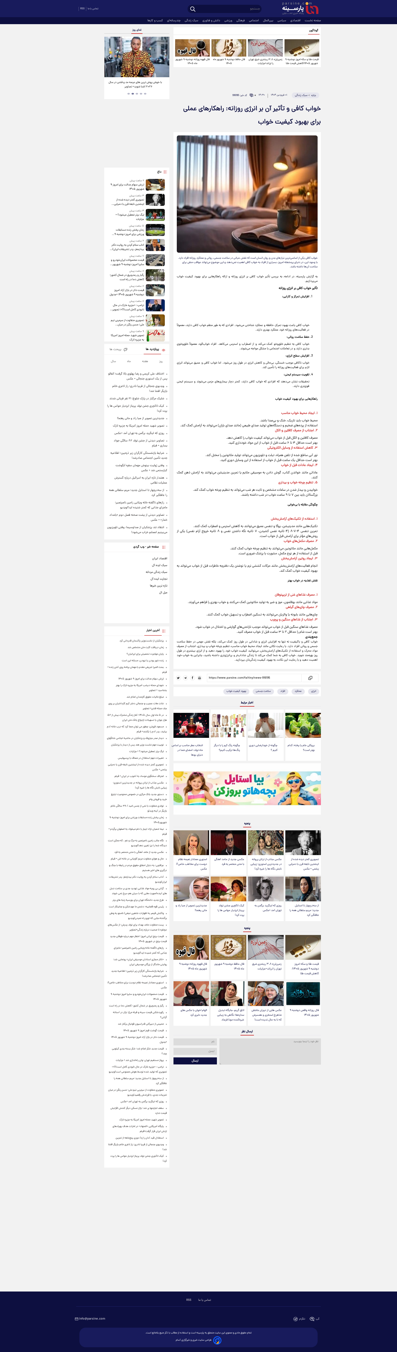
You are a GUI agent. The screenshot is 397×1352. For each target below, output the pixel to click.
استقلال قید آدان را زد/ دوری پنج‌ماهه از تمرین (140, 1138)
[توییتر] (178, 677)
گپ (317, 1319)
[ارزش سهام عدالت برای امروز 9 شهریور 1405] (155, 185)
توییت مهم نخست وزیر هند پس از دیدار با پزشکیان (137, 745)
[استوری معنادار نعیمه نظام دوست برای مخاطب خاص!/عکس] (191, 842)
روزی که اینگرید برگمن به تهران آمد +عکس (268, 908)
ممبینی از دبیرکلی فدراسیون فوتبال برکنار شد (141, 1024)
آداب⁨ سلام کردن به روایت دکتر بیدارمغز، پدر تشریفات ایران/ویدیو (127, 247)
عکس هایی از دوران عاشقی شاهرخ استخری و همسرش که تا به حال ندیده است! (266, 1015)
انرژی (313, 691)
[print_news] (199, 677)
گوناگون (313, 30)
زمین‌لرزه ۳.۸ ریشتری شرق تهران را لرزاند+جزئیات (265, 61)
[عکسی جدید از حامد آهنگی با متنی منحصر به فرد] (228, 842)
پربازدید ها (152, 349)
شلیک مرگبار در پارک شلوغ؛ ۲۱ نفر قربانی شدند (136, 398)
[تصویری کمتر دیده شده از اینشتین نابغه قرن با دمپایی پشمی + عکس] (303, 842)
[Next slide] (164, 57)
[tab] (145, 94)
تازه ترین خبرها (158, 586)
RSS (82, 9)
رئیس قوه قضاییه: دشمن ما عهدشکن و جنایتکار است (136, 907)
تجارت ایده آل (159, 579)
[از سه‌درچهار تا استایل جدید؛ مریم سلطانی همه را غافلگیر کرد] (303, 889)
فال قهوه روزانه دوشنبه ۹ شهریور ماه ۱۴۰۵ (192, 61)
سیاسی (282, 20)
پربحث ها (115, 349)
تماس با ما (93, 9)
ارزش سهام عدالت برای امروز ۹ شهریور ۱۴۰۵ (127, 187)
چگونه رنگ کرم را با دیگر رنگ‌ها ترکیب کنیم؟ (227, 747)
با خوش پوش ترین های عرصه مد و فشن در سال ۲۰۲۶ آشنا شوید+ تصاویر (135, 84)
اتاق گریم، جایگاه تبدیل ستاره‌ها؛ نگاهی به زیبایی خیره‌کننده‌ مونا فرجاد (230, 1015)
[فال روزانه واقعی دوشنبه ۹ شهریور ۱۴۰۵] (303, 993)
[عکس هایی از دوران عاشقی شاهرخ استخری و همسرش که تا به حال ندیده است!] (265, 993)
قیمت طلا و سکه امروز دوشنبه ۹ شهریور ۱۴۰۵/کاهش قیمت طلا (302, 61)
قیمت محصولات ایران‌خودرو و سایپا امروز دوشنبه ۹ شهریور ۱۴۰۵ (127, 262)
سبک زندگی (192, 20)
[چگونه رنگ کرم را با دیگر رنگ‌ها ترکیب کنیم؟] (228, 725)
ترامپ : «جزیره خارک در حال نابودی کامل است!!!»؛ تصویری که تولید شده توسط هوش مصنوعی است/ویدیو (127, 307)
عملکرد (298, 691)
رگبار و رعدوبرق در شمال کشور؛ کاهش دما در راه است (127, 277)
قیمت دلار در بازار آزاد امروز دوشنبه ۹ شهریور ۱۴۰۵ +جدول (127, 292)
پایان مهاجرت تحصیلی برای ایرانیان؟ (145, 654)
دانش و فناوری (211, 20)
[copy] (310, 678)
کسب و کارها (155, 20)
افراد (282, 691)
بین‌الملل (268, 20)
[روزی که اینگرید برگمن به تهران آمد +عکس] (265, 889)
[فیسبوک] (192, 677)
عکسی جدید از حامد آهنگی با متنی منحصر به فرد (229, 861)
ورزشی (228, 20)
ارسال (195, 1061)
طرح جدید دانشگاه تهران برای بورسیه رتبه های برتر (138, 900)
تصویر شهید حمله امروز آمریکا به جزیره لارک (127, 337)
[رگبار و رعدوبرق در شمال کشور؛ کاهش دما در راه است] (155, 275)
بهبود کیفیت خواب (236, 691)
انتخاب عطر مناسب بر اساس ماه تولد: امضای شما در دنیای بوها (187, 750)
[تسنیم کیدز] (247, 789)
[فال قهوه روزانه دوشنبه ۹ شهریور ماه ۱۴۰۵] (192, 48)
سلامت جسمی (263, 691)
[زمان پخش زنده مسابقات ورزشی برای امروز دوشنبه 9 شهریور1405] (155, 230)
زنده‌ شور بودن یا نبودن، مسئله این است (143, 661)
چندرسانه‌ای (174, 20)
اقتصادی (295, 20)
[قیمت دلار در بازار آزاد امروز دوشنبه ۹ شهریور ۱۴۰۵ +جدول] (155, 290)
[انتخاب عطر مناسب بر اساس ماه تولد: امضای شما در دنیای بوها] (191, 725)
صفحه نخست (313, 20)
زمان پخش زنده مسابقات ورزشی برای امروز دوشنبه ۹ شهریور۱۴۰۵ (129, 232)
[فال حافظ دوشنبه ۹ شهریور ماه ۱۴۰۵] (229, 48)
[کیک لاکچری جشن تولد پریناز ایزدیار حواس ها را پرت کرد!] (228, 889)
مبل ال (163, 592)
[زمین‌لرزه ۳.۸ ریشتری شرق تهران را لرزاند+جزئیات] (265, 48)
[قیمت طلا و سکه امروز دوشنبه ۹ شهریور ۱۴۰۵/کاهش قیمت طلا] (302, 48)
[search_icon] (193, 9)
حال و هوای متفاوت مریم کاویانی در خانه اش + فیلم (137, 859)
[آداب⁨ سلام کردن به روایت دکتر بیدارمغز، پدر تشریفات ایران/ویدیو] (155, 245)
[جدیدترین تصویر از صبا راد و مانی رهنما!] (191, 889)
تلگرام (302, 1319)
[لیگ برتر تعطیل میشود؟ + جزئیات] (155, 215)
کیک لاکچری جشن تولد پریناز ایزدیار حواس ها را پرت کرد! (231, 910)
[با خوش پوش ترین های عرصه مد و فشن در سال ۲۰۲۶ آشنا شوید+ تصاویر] (136, 57)
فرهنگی (241, 20)
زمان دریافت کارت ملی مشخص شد (146, 647)
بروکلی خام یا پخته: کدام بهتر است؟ (301, 747)
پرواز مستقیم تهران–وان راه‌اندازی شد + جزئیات (140, 1060)
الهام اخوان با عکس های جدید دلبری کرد (194, 1012)
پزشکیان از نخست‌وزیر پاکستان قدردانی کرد (142, 641)
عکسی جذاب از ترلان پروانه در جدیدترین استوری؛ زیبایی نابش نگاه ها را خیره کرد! (266, 864)
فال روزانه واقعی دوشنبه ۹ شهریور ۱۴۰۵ (304, 1012)
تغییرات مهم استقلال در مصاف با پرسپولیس (141, 758)
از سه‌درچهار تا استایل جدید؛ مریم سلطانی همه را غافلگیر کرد (304, 910)
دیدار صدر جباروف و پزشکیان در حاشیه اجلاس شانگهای (135, 738)
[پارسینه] (298, 9)
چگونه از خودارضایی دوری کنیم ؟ (263, 747)
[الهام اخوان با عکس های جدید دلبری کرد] (191, 993)
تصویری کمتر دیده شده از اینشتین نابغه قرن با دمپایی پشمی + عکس (304, 864)
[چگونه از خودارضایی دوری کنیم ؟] (265, 725)
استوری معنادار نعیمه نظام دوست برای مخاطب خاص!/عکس (191, 864)
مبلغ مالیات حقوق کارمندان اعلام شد (145, 697)
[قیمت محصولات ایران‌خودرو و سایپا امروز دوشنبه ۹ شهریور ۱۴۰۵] (155, 260)
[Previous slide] (109, 57)
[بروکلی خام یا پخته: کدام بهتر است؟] (303, 725)
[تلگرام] (185, 677)
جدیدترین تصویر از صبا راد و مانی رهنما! (191, 908)
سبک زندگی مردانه (156, 572)
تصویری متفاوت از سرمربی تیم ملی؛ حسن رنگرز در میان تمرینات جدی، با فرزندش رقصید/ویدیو (127, 322)
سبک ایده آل (159, 565)
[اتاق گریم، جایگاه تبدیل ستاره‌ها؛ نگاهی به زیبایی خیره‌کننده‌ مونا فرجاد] (228, 993)
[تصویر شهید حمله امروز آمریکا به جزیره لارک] (155, 335)
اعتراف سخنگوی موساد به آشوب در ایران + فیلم (139, 776)
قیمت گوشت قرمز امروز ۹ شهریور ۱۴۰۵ (143, 1031)
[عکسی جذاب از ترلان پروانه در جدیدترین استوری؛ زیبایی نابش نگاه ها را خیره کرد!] (265, 842)
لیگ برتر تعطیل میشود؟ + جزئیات (130, 217)
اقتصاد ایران (159, 558)
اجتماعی (254, 20)
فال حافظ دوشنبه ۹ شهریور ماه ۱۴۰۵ (229, 61)
